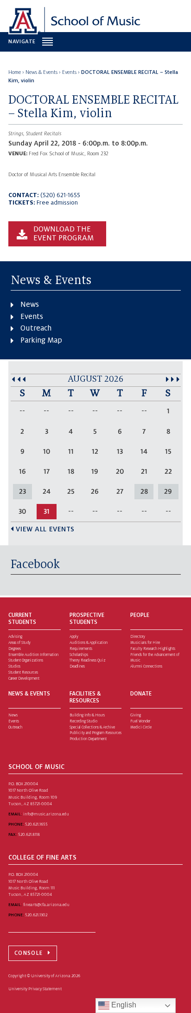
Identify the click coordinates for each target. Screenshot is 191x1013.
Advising (15, 637)
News (29, 304)
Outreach (35, 328)
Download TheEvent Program (63, 234)
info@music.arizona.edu (46, 814)
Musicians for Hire (145, 643)
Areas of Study (19, 643)
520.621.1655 (36, 824)
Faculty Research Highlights (152, 649)
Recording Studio (83, 721)
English (122, 1005)
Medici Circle (141, 727)
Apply (74, 637)
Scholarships (79, 655)
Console (28, 953)
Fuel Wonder (140, 721)
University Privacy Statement (35, 989)
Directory (137, 637)
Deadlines (77, 666)
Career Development (23, 678)
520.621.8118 (29, 834)
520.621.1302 (36, 915)
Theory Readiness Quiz (88, 660)
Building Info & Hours (87, 715)
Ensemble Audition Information (33, 655)
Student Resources (23, 672)
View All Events (45, 529)
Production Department (88, 739)
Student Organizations (25, 660)
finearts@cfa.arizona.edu (46, 904)
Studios (14, 666)
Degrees (14, 649)
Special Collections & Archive (92, 727)
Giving (135, 715)
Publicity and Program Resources (95, 733)
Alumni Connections (146, 666)
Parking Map (41, 340)
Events (31, 316)
